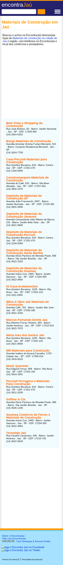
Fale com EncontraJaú (14, 538)
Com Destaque (24, 541)
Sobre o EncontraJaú (13, 535)
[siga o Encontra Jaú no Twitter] (21, 550)
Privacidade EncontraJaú (32, 559)
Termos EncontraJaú (10, 559)
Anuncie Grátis (42, 541)
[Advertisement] (31, 78)
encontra (17, 5)
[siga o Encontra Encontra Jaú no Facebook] (23, 547)
